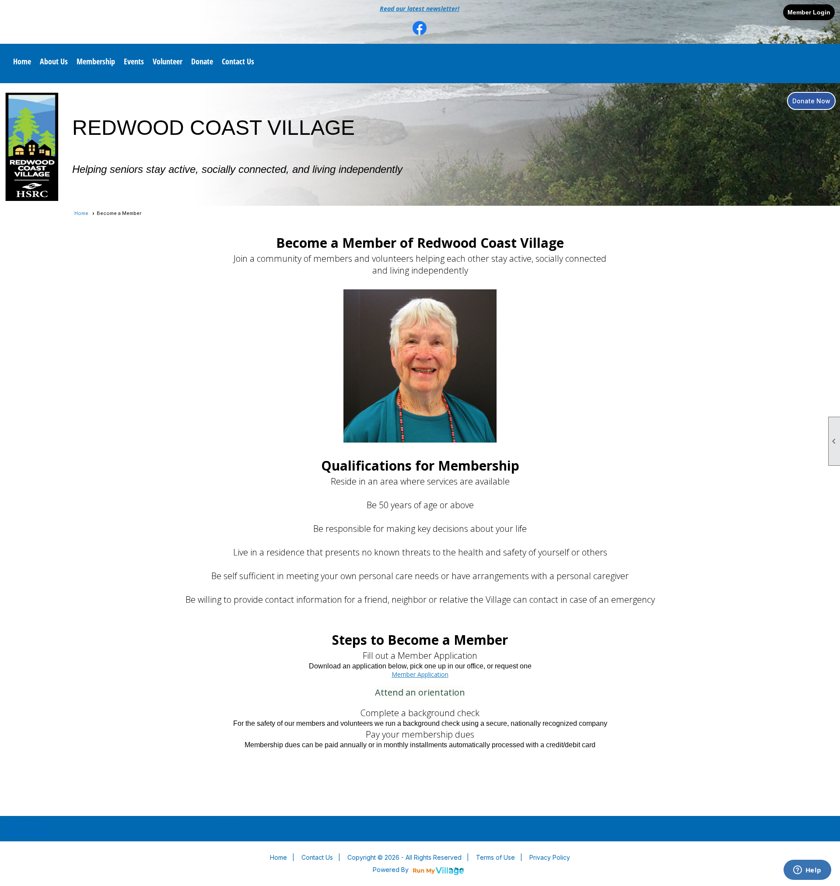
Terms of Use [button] (495, 857)
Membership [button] (96, 61)
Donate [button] (202, 61)
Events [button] (134, 61)
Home (22, 61)
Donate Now (811, 101)
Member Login (809, 12)
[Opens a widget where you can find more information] (807, 871)
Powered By (391, 869)
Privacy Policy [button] (549, 857)
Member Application (420, 674)
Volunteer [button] (167, 61)
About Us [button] (54, 61)
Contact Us (238, 61)
